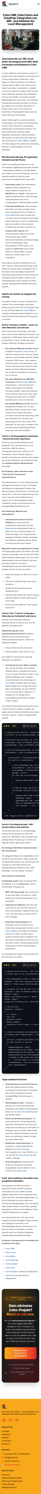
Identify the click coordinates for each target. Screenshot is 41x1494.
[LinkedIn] (4, 1420)
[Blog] (17, 1420)
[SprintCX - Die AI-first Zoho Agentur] (20, 1406)
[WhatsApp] (10, 1420)
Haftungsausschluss (9, 1487)
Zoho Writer (10, 683)
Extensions (6, 1444)
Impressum (6, 1475)
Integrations (6, 1434)
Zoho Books (24, 1155)
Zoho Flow (21, 1149)
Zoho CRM (22, 141)
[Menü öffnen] (38, 4)
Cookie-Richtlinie (8, 1484)
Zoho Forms (28, 351)
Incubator (5, 1438)
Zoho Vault (21, 1171)
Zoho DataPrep (27, 1112)
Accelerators (6, 1441)
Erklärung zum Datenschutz (12, 1481)
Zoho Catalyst (11, 931)
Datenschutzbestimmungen (12, 1478)
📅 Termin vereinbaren (11, 1465)
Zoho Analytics (11, 1271)
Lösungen (5, 1431)
